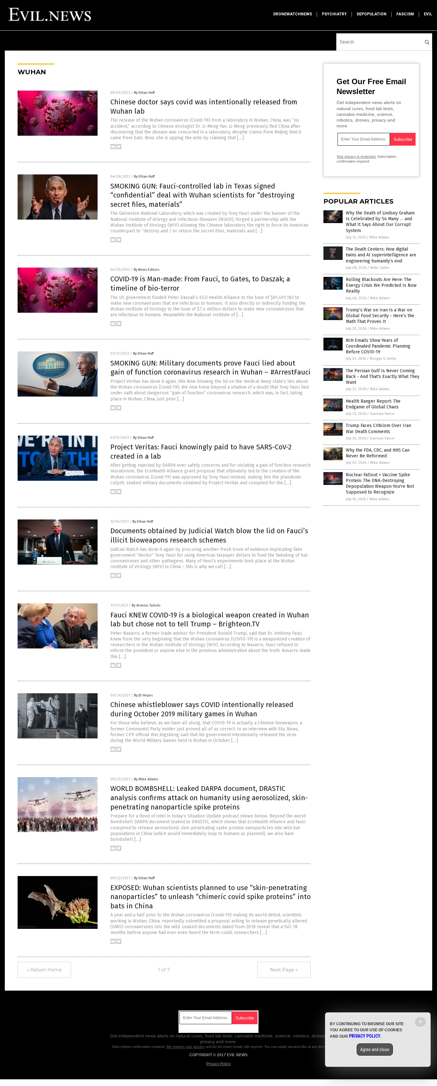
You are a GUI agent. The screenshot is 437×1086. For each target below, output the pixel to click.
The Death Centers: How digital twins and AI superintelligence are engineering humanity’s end (381, 254)
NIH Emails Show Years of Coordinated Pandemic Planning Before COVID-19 (378, 346)
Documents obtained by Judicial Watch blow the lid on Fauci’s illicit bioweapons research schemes (209, 535)
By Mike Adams (146, 779)
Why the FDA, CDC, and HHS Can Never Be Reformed (377, 453)
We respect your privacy (185, 1047)
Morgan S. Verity (383, 359)
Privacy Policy (218, 1064)
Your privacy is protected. (356, 156)
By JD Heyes (143, 695)
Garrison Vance (382, 414)
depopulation (371, 14)
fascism (405, 14)
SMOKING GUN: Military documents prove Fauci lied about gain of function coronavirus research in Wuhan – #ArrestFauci (210, 368)
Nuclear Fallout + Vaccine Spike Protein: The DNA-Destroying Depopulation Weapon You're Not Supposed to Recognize (380, 483)
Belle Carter (379, 268)
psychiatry (334, 14)
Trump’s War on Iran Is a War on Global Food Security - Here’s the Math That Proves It (380, 315)
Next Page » (284, 970)
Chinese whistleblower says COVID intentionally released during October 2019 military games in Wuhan (201, 709)
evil (428, 14)
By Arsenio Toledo (146, 605)
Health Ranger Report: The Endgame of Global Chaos (373, 404)
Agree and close (374, 1049)
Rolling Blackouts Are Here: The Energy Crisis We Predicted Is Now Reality (381, 285)
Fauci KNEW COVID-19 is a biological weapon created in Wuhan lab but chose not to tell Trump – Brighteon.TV (209, 620)
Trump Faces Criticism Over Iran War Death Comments (378, 428)
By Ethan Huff (144, 93)
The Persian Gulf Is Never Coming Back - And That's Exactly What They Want (382, 376)
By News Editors (146, 270)
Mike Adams (379, 237)
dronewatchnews (292, 14)
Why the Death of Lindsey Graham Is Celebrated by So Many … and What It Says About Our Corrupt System (380, 221)
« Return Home (44, 970)
